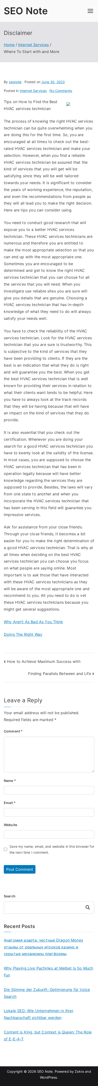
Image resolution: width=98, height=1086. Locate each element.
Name (10, 781)
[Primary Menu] (90, 11)
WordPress (48, 1077)
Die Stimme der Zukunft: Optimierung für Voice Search (47, 993)
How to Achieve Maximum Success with (43, 661)
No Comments (60, 91)
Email (10, 803)
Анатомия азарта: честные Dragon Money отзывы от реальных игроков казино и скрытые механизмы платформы (43, 947)
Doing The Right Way (23, 634)
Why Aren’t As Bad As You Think (33, 621)
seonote (15, 82)
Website (10, 825)
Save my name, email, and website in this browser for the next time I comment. (52, 849)
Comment (13, 731)
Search (9, 896)
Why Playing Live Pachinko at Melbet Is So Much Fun (48, 971)
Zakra (79, 1071)
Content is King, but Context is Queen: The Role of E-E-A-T (48, 1035)
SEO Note (26, 11)
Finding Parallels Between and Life (59, 673)
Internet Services (33, 91)
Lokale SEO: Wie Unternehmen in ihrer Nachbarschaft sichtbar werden (39, 1014)
